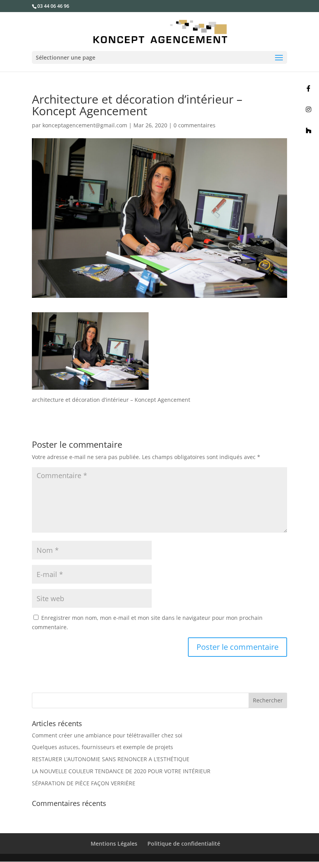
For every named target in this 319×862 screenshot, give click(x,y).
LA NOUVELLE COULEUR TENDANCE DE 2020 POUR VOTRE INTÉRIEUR (121, 771)
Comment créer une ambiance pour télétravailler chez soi (107, 735)
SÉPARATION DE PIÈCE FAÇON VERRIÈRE (83, 783)
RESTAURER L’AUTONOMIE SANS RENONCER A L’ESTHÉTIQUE (110, 759)
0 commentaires (195, 125)
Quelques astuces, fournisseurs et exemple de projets (102, 747)
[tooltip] (308, 88)
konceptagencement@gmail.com (84, 125)
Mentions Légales (114, 843)
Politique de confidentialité (183, 843)
